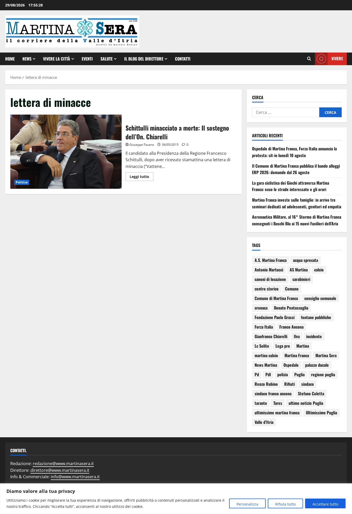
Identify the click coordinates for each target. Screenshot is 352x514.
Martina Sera (326, 355)
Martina (302, 346)
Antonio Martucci (269, 270)
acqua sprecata (305, 260)
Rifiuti (289, 384)
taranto (261, 403)
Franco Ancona (291, 327)
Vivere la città (56, 59)
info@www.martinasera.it (75, 476)
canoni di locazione (270, 279)
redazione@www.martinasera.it (63, 463)
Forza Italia (264, 327)
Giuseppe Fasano (141, 144)
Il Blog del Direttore (143, 59)
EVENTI (87, 59)
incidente (314, 336)
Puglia (299, 374)
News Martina (266, 365)
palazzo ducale (317, 365)
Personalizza (247, 504)
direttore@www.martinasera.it (59, 470)
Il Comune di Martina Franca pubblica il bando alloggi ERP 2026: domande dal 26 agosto (296, 169)
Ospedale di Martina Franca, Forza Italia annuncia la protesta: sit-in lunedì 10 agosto (294, 151)
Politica (22, 182)
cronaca (261, 308)
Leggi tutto (141, 175)
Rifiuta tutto (285, 504)
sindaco (307, 384)
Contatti (182, 59)
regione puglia (323, 374)
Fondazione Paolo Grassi (275, 317)
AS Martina (299, 270)
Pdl (268, 374)
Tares (277, 403)
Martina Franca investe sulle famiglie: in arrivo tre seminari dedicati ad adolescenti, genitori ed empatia (296, 203)
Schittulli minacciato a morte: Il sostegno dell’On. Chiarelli (66, 152)
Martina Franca (296, 355)
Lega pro (282, 346)
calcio (319, 270)
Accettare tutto (325, 504)
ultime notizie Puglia (306, 403)
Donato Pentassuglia (291, 308)
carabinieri (301, 279)
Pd (257, 374)
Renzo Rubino (266, 384)
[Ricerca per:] (285, 112)
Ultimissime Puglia (321, 412)
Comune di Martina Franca (276, 298)
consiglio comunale (320, 298)
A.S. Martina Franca (271, 260)
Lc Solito (262, 346)
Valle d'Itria (264, 422)
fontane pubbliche (316, 317)
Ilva (297, 336)
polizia (282, 374)
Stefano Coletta (311, 393)
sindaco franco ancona (273, 393)
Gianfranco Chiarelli (271, 336)
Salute (106, 59)
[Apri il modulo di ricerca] (309, 59)
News (26, 59)
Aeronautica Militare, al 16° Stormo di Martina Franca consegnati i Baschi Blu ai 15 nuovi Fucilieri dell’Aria (296, 220)
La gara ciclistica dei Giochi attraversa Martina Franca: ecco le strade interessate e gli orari (290, 186)
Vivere (337, 58)
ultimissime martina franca (277, 412)
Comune (292, 289)
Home (10, 59)
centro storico (267, 289)
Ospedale (291, 365)
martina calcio (266, 355)
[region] (176, 498)
